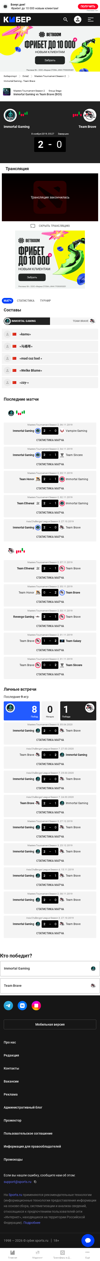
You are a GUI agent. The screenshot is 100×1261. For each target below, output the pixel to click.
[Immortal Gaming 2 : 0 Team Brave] (19, 113)
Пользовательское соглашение (28, 1133)
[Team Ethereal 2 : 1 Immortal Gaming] (21, 115)
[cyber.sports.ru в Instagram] (37, 1006)
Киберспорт (10, 76)
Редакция (11, 1055)
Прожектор (12, 1120)
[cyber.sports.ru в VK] (23, 1006)
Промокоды (13, 1159)
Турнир (45, 300)
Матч (7, 300)
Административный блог (23, 1107)
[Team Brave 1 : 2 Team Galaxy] (75, 115)
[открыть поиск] (65, 19)
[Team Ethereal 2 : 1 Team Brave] (81, 115)
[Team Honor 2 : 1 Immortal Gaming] (23, 115)
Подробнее (31, 1223)
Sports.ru (15, 1195)
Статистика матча (50, 440)
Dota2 (26, 76)
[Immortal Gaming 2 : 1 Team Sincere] (25, 113)
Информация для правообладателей (32, 1146)
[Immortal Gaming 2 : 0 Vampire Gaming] (27, 113)
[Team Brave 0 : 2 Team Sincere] (73, 115)
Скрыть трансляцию (54, 226)
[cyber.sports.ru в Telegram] (9, 1006)
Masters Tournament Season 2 (50, 76)
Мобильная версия (50, 1024)
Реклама (11, 1094)
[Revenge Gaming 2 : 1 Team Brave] (77, 115)
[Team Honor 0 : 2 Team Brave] (79, 113)
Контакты (11, 1068)
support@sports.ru (17, 1182)
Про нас (10, 1042)
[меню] (90, 19)
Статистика (25, 300)
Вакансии (11, 1081)
